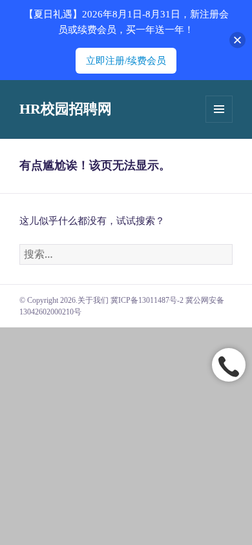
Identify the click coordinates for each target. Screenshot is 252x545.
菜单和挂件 (219, 109)
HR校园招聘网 (65, 109)
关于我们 (93, 300)
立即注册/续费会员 (126, 61)
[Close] (237, 40)
